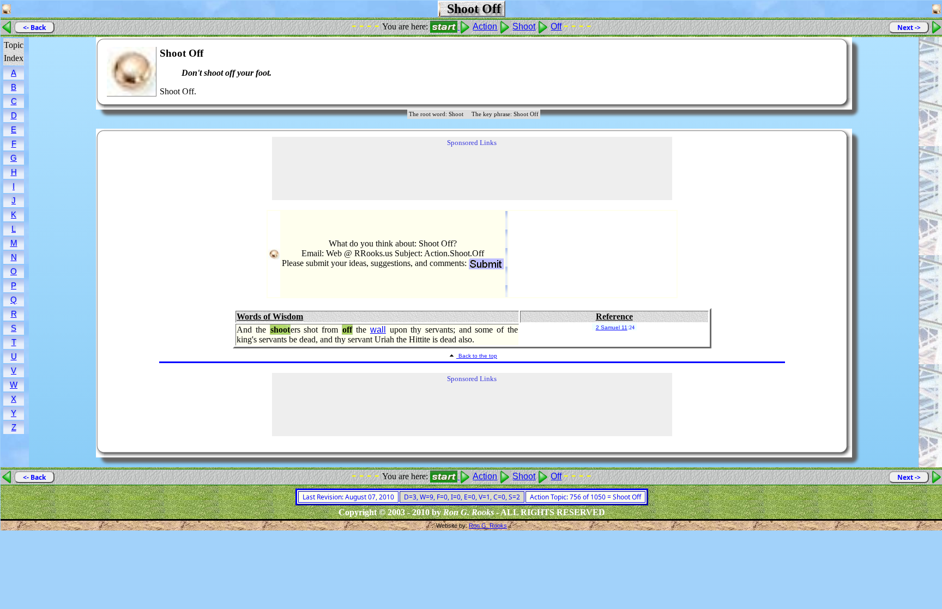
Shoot (523, 26)
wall (378, 329)
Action (485, 26)
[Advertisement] (805, 72)
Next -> (909, 27)
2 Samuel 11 (611, 327)
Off (556, 26)
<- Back (34, 27)
